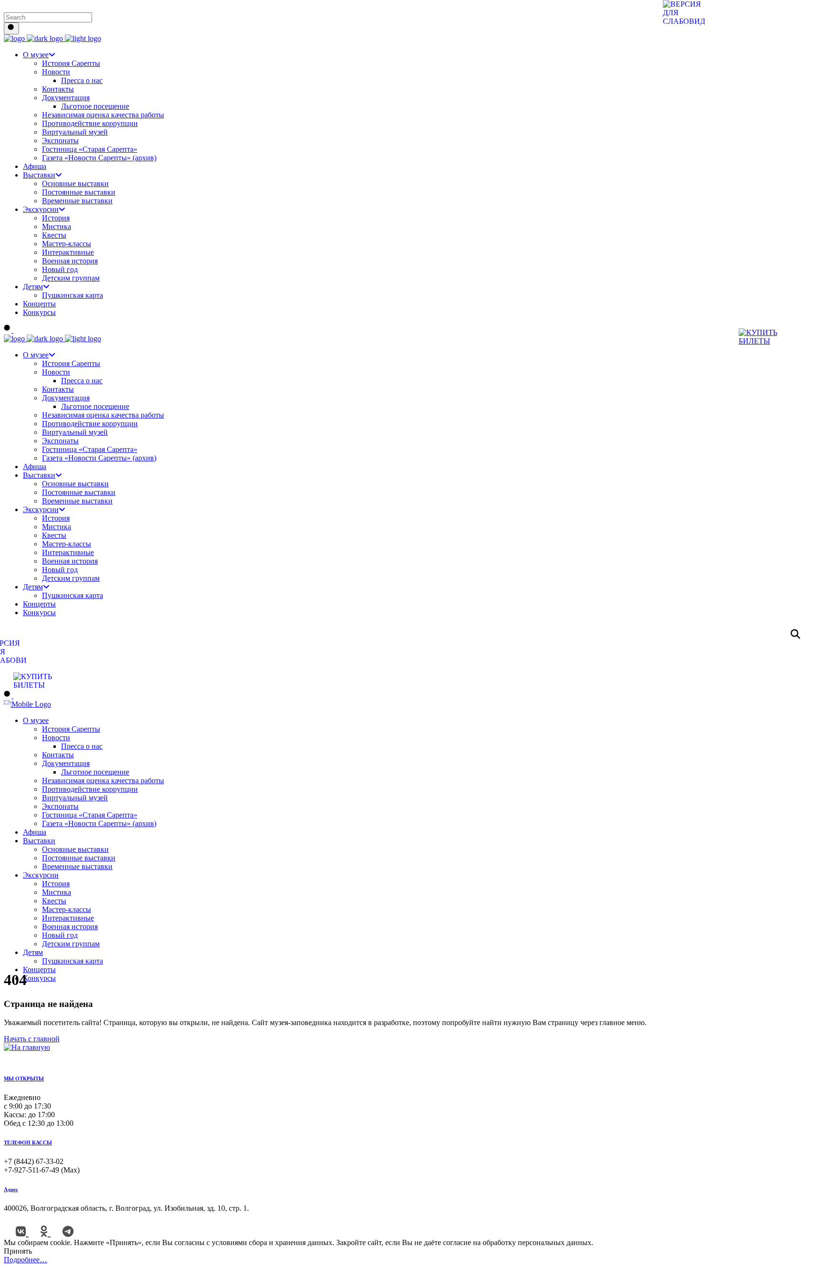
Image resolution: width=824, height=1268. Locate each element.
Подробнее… (25, 1260)
